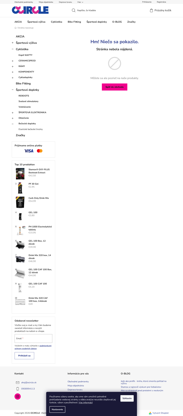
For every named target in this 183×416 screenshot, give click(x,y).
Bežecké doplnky (27, 123)
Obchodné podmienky (23, 2)
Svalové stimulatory (28, 101)
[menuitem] (18, 21)
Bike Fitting (23, 83)
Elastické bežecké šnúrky (31, 129)
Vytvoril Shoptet (161, 413)
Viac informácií (86, 402)
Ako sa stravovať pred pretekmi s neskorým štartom (142, 391)
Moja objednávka (46, 2)
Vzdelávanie (25, 106)
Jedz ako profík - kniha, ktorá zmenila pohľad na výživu (143, 382)
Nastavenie (57, 409)
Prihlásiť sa (24, 355)
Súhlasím (127, 398)
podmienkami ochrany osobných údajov (33, 347)
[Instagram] (17, 396)
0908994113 (28, 388)
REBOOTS (24, 95)
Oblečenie (24, 118)
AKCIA (20, 36)
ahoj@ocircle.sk (28, 382)
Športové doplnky (27, 90)
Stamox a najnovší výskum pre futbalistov (141, 387)
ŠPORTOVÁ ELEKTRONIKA (32, 112)
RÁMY (22, 66)
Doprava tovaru (65, 2)
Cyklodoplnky (25, 77)
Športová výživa (26, 43)
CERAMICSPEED (27, 60)
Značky (20, 135)
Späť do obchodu (115, 87)
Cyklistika (22, 49)
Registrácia (161, 2)
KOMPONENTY (26, 71)
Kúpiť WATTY (25, 55)
